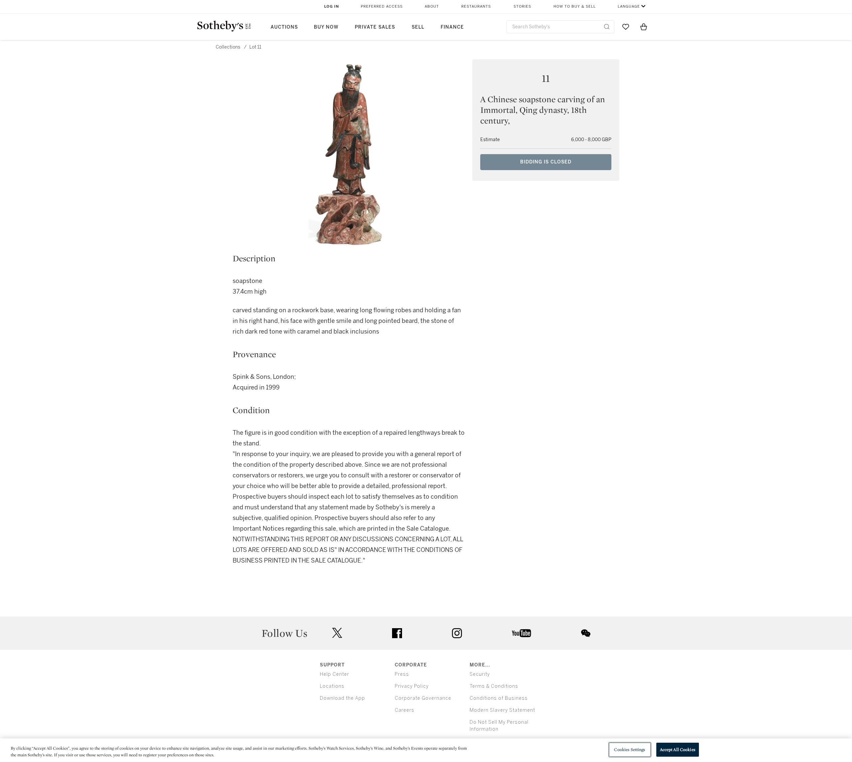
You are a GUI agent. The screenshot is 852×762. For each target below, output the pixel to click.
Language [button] (629, 6)
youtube (521, 633)
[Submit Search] (606, 26)
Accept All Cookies (677, 749)
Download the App (342, 698)
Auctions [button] (284, 27)
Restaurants (476, 6)
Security (480, 674)
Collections (228, 47)
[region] (426, 750)
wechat (585, 633)
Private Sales (375, 27)
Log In (331, 6)
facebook (397, 633)
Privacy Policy (412, 686)
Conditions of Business (499, 698)
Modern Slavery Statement (502, 710)
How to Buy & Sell (574, 6)
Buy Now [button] (326, 27)
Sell (418, 27)
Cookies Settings (629, 749)
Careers (404, 710)
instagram (457, 633)
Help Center (334, 674)
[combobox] (560, 26)
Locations (332, 686)
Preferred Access (382, 6)
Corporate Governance (423, 698)
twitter (337, 633)
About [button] (432, 6)
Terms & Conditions (494, 686)
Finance (452, 27)
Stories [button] (522, 6)
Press (402, 674)
